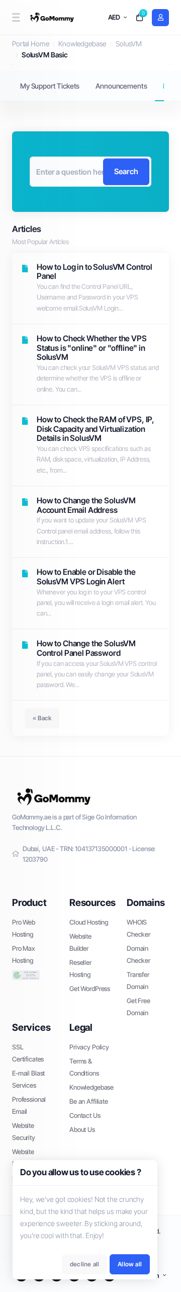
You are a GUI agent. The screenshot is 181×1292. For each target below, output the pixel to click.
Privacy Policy (89, 1047)
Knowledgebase (82, 43)
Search (126, 171)
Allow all (130, 1264)
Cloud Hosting (88, 922)
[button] (16, 17)
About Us (82, 1129)
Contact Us (85, 1115)
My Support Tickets (49, 86)
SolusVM (129, 43)
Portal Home (30, 43)
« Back (42, 718)
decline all (84, 1264)
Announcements (121, 86)
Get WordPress (89, 988)
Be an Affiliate (88, 1101)
